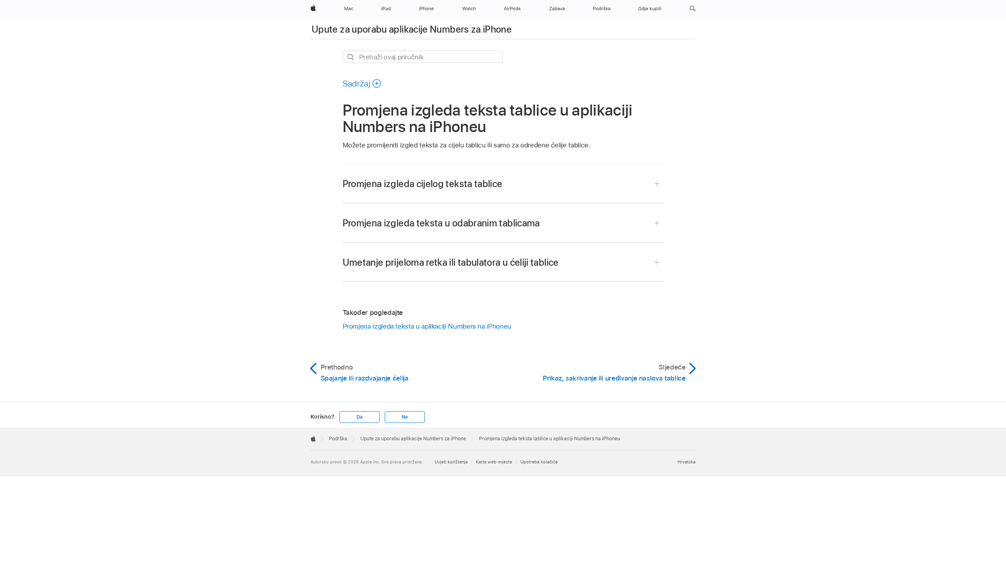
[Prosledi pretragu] (351, 57)
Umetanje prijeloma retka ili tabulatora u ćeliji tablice (451, 262)
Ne (405, 417)
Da (359, 417)
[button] (693, 8)
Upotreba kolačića (539, 462)
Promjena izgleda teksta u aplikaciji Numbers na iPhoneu (427, 326)
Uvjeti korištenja (451, 462)
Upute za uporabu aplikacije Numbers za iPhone (412, 29)
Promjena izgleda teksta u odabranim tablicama (441, 223)
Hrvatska (686, 462)
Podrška (338, 438)
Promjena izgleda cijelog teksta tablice (423, 183)
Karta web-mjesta (494, 462)
